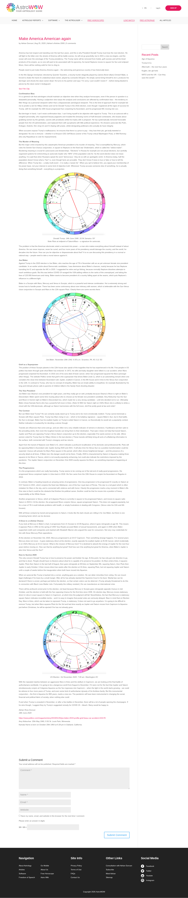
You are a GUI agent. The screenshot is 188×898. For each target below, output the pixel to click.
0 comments (71, 43)
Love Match (129, 20)
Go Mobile (45, 866)
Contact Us (75, 877)
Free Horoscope (47, 874)
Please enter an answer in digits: (32, 821)
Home (14, 20)
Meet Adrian (111, 874)
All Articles (165, 20)
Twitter (148, 871)
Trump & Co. (147, 63)
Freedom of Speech (27, 877)
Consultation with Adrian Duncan (119, 866)
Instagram (150, 880)
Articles (22, 870)
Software (53, 20)
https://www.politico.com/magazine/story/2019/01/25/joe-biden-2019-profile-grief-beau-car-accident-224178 (62, 718)
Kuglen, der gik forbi (150, 71)
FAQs (73, 874)
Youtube (149, 876)
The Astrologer (72, 20)
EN (145, 8)
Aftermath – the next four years (154, 67)
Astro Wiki (45, 877)
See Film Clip (24, 89)
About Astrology (25, 866)
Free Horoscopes (95, 20)
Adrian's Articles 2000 (55, 43)
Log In (158, 8)
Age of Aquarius (148, 59)
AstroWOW (100, 892)
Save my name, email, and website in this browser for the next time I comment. (53, 816)
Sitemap (109, 877)
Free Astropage (147, 20)
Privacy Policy (76, 866)
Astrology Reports (31, 20)
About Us (44, 870)
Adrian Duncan (27, 43)
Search (165, 47)
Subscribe (110, 870)
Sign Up (173, 8)
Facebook (150, 866)
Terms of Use (76, 870)
